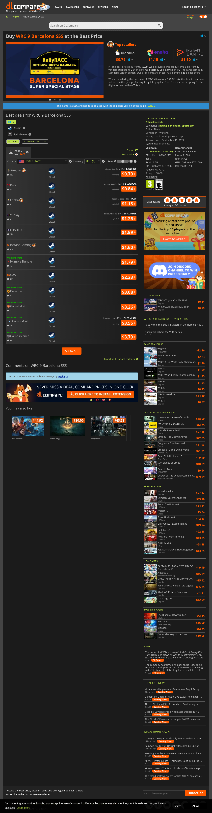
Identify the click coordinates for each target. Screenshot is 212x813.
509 (11, 249)
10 (10, 265)
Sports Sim (188, 125)
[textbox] (30, 161)
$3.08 (128, 292)
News (115, 7)
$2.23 (128, 277)
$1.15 (128, 203)
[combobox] (42, 161)
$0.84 (128, 189)
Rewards (103, 7)
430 (11, 174)
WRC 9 (151, 105)
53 (10, 340)
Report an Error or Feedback (119, 359)
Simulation (174, 125)
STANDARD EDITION (35, 141)
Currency (78, 161)
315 (11, 279)
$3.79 (128, 337)
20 (10, 295)
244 (11, 234)
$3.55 (128, 323)
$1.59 (128, 232)
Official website (154, 122)
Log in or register (192, 7)
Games (58, 7)
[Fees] (123, 161)
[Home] (7, 17)
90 (10, 204)
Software (88, 7)
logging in (63, 376)
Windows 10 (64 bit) (161, 151)
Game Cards (72, 7)
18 (10, 325)
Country (11, 161)
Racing (163, 125)
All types (13, 141)
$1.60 (128, 247)
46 (10, 189)
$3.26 (128, 307)
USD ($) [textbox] (90, 161)
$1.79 (128, 262)
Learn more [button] (23, 807)
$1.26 (128, 218)
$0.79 (128, 174)
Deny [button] (178, 806)
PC (13, 121)
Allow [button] (195, 806)
